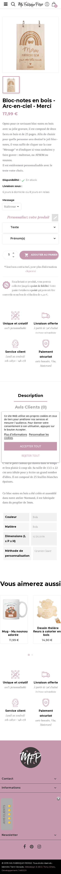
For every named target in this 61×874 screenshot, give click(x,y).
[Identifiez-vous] (47, 5)
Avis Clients (4, 814)
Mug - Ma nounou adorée (15, 633)
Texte (12, 227)
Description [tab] (30, 395)
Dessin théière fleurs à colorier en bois (47, 631)
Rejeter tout (31, 456)
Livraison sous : (12, 186)
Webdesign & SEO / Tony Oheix (40, 866)
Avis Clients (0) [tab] (31, 407)
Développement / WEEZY (14, 870)
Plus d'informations (15, 434)
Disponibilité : (11, 180)
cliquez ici (30, 271)
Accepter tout (30, 446)
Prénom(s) (15, 238)
